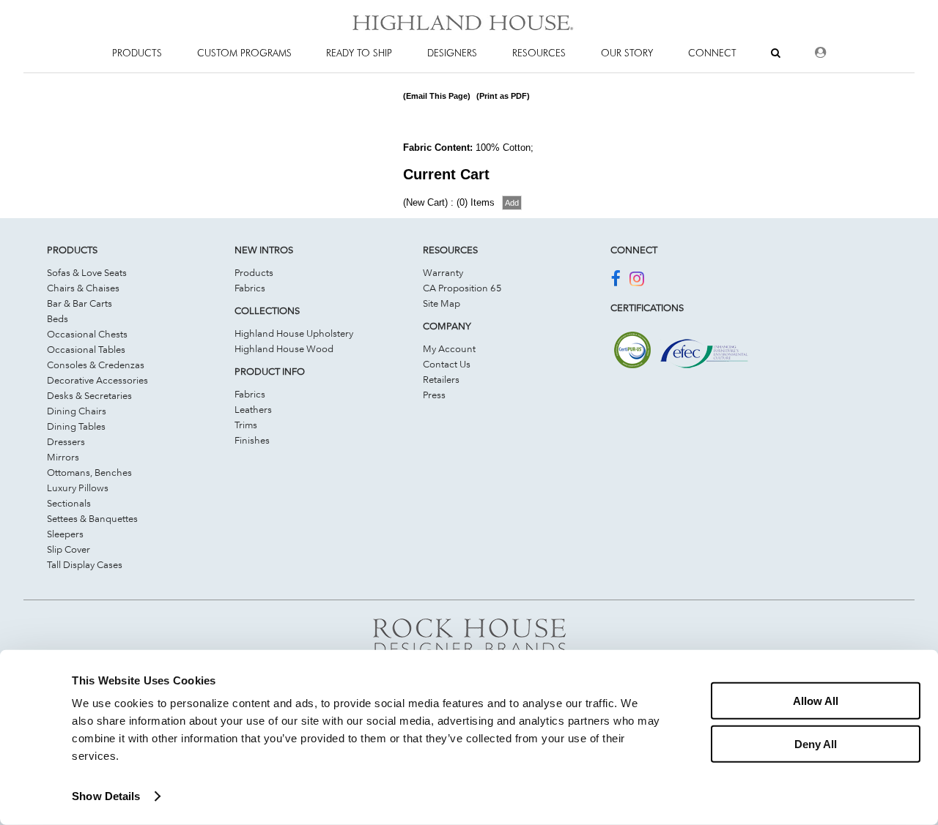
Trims (245, 424)
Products (253, 272)
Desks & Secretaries (89, 395)
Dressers (66, 441)
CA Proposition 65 (462, 288)
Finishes (252, 440)
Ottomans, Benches (89, 472)
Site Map (441, 303)
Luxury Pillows (77, 487)
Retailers (441, 379)
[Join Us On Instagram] (636, 281)
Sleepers (65, 534)
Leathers (253, 409)
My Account (449, 348)
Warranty (443, 272)
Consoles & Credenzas (95, 364)
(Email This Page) (436, 96)
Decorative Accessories (97, 380)
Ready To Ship (359, 53)
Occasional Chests (87, 334)
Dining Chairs (76, 411)
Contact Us (446, 364)
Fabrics (249, 288)
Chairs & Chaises (83, 288)
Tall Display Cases (84, 564)
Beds (57, 318)
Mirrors (63, 457)
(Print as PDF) (503, 96)
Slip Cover (68, 549)
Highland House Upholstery (293, 333)
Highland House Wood (283, 348)
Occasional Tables (86, 349)
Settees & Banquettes (92, 518)
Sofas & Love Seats (87, 272)
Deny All (815, 743)
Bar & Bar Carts (79, 303)
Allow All (815, 701)
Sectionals (69, 503)
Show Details (106, 796)
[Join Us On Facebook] (615, 281)
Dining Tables (76, 426)
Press (434, 394)
